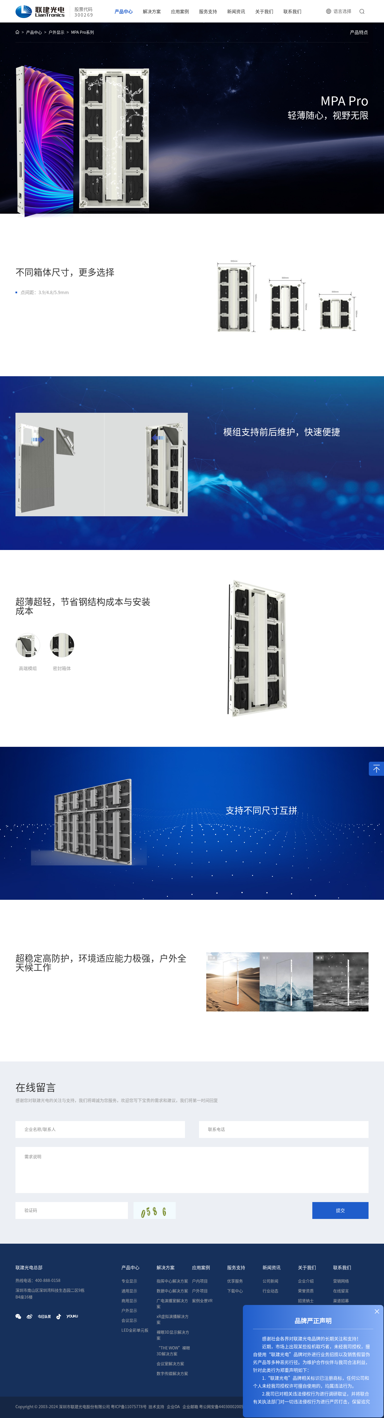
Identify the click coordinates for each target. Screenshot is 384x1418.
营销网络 (341, 1281)
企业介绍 (306, 1281)
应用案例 (180, 11)
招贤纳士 (306, 1301)
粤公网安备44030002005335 (224, 1407)
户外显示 (56, 32)
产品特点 (359, 32)
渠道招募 (341, 1301)
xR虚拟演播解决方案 (173, 1319)
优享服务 (235, 1281)
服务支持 (208, 11)
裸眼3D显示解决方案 (173, 1335)
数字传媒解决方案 (172, 1374)
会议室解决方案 (170, 1364)
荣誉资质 (306, 1291)
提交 (340, 1210)
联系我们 (292, 11)
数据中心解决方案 (172, 1291)
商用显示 (129, 1301)
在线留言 (341, 1291)
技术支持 (156, 1407)
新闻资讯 (236, 11)
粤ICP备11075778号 (129, 1407)
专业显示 (129, 1281)
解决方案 (152, 11)
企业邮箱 (190, 1407)
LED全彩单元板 (134, 1330)
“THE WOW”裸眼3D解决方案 (173, 1351)
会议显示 (129, 1320)
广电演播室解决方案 (172, 1304)
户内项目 (200, 1281)
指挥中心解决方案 (172, 1281)
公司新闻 (270, 1281)
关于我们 (264, 11)
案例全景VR (202, 1301)
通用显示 (129, 1291)
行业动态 (270, 1291)
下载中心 (235, 1291)
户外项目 (200, 1291)
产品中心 (124, 11)
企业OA (173, 1407)
